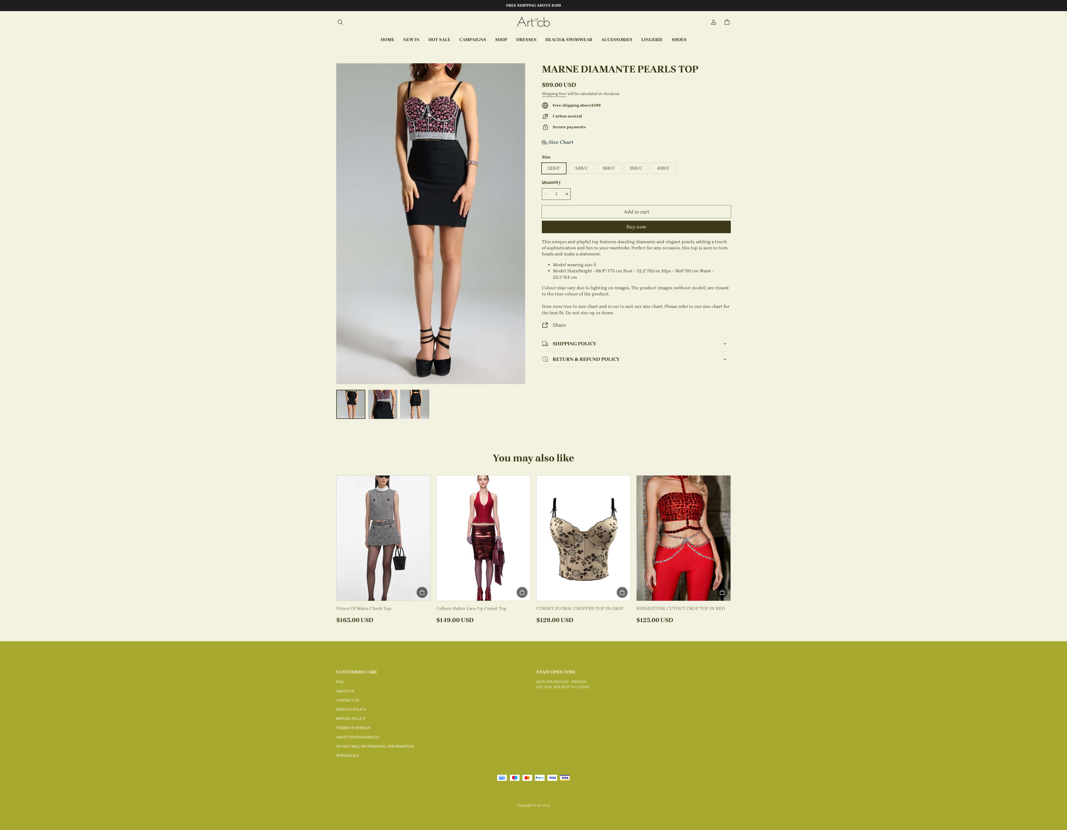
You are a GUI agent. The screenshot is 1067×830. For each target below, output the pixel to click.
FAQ (339, 682)
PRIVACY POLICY (351, 709)
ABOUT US (345, 691)
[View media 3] (414, 404)
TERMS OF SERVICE (353, 728)
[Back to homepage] (533, 22)
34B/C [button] (581, 168)
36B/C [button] (608, 168)
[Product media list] (430, 223)
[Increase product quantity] (567, 194)
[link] (472, 40)
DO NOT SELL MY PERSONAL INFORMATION (375, 746)
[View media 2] (382, 404)
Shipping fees (554, 93)
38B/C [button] (636, 168)
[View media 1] (350, 404)
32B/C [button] (553, 168)
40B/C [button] (663, 168)
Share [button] (559, 325)
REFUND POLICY (350, 718)
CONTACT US (347, 700)
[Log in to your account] (713, 22)
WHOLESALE (347, 755)
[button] (340, 22)
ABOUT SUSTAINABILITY (358, 737)
